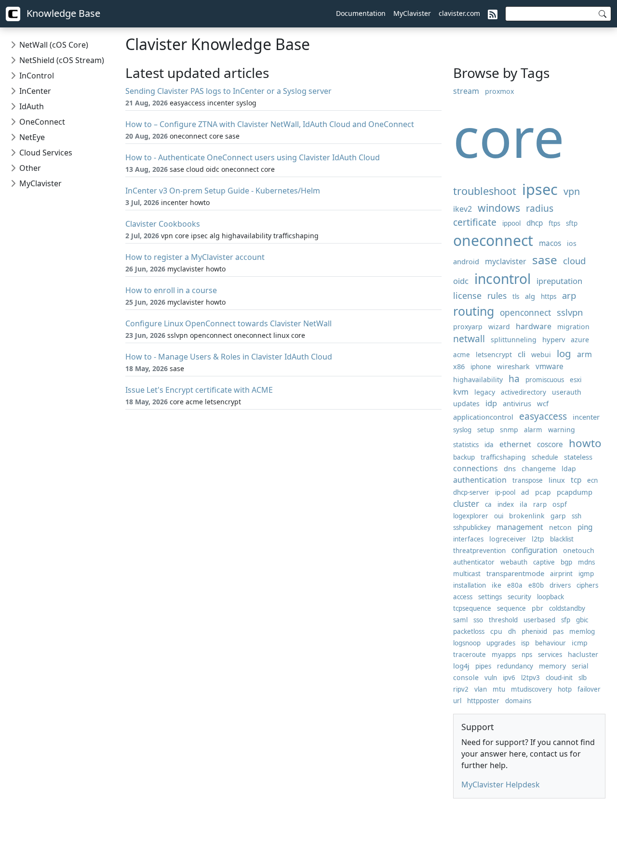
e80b (536, 585)
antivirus (517, 403)
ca (488, 504)
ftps (554, 223)
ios (572, 243)
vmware (549, 366)
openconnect (525, 312)
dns (510, 468)
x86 (459, 366)
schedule (545, 457)
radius (539, 208)
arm (584, 354)
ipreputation (559, 280)
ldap (569, 468)
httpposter (483, 700)
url (457, 700)
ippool (511, 223)
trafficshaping (503, 457)
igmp (586, 573)
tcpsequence (472, 608)
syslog (462, 429)
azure (580, 339)
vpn (571, 191)
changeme (539, 468)
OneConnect (42, 121)
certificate (474, 222)
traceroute (469, 654)
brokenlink (527, 515)
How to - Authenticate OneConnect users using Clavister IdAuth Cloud (252, 157)
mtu (499, 689)
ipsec (540, 189)
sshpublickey (472, 527)
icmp (580, 642)
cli (521, 354)
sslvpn (570, 312)
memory (552, 665)
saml (460, 620)
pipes (483, 666)
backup (464, 457)
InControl (36, 75)
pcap (543, 492)
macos (550, 243)
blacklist (562, 539)
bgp (566, 562)
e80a (515, 585)
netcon (560, 527)
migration (573, 326)
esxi (575, 379)
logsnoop (467, 643)
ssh (576, 516)
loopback (550, 596)
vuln (490, 677)
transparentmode (515, 573)
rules (497, 295)
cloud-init (559, 677)
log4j (461, 665)
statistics (466, 444)
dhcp (534, 223)
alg (530, 296)
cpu (496, 631)
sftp (571, 223)
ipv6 (509, 677)
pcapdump (574, 492)
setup (485, 429)
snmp (509, 429)
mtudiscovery (531, 689)
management (519, 527)
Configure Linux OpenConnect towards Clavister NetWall (228, 323)
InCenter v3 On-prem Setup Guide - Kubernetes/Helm (222, 190)
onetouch (578, 550)
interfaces (468, 539)
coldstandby (567, 608)
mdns (586, 562)
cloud (574, 261)
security (519, 596)
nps (527, 654)
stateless (578, 457)
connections (475, 468)
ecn (592, 480)
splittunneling (514, 339)
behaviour (550, 643)
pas (558, 631)
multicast (467, 573)
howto (585, 443)
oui (498, 516)
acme (461, 354)
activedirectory (523, 392)
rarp (540, 504)
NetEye (32, 137)
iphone (480, 366)
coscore (550, 444)
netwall (469, 338)
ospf (559, 504)
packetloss (468, 631)
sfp (565, 620)
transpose (527, 480)
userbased (539, 620)
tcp (576, 480)
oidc (461, 280)
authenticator (474, 562)
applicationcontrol (483, 417)
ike (496, 585)
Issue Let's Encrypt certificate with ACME (199, 390)
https (548, 296)
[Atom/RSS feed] (492, 13)
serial (580, 666)
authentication (480, 480)
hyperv (553, 339)
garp (558, 515)
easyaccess (543, 416)
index (505, 504)
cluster (466, 503)
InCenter (35, 91)
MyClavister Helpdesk (500, 784)
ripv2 (461, 689)
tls (515, 296)
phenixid (534, 631)
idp (491, 403)
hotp (565, 689)
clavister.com (459, 13)
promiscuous (544, 379)
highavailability (478, 379)
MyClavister (412, 13)
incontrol (502, 279)
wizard (499, 326)
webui (541, 354)
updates (466, 403)
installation (469, 585)
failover (589, 689)
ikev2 (462, 209)
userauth (566, 392)
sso (478, 620)
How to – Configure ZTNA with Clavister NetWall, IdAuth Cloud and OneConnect (269, 124)
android (466, 261)
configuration (534, 550)
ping (584, 527)
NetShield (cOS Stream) (61, 60)
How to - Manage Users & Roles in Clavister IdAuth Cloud (228, 356)
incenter (586, 417)
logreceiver (507, 538)
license (467, 295)
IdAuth (31, 106)
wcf (543, 403)
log (564, 353)
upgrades (500, 643)
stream (466, 91)
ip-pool (505, 492)
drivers (560, 585)
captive (544, 562)
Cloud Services (45, 152)
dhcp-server (471, 492)
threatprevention (479, 550)
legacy (484, 392)
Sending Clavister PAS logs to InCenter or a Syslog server (228, 91)
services (550, 654)
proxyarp (468, 326)
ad (525, 492)
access (462, 596)
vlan (480, 689)
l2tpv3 (530, 677)
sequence (511, 608)
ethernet (515, 444)
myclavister (505, 261)
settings (490, 596)
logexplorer (470, 516)
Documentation (361, 13)
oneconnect (493, 240)
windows (499, 208)
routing (473, 311)
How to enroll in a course (171, 290)
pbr (537, 608)
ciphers (587, 585)
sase (544, 260)
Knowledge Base (62, 13)
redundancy (515, 666)
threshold (503, 620)
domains (518, 700)
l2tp (538, 538)
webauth (513, 562)
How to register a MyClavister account (195, 257)
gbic (582, 620)
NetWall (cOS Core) (53, 44)
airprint (561, 573)
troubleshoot (484, 191)
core (508, 137)
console (466, 677)
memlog (582, 631)
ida (489, 444)
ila (523, 504)
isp (525, 643)
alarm (533, 429)
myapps (504, 654)
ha (514, 378)
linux (557, 480)
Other (30, 168)
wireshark (513, 366)
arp (569, 295)
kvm (461, 391)
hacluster (583, 654)
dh (512, 631)
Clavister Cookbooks (162, 224)
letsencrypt (494, 354)
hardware (533, 326)
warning (561, 429)
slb (582, 677)
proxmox (499, 91)
